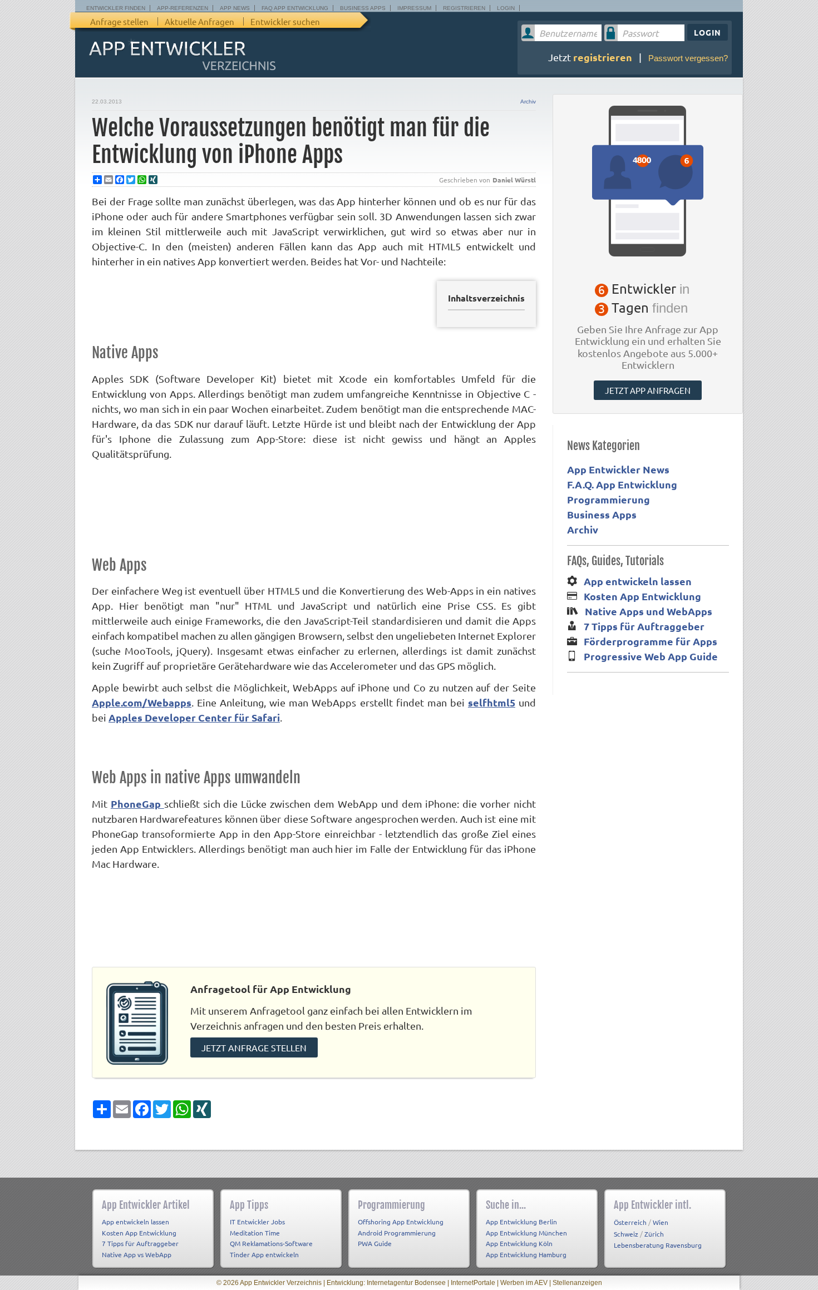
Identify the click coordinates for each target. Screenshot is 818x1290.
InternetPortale (473, 1283)
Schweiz (626, 1233)
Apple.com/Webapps (141, 702)
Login (506, 8)
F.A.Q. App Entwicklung (622, 484)
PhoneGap (137, 803)
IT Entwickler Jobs (257, 1221)
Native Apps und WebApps (648, 611)
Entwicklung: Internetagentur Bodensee (386, 1283)
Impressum (414, 8)
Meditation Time (255, 1232)
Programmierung (608, 499)
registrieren (602, 57)
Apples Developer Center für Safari (194, 717)
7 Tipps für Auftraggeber (644, 626)
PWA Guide (375, 1243)
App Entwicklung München (526, 1232)
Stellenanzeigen (577, 1283)
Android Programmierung (397, 1232)
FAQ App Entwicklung (295, 8)
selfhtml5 (491, 702)
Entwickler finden (115, 8)
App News (235, 8)
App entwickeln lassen (638, 581)
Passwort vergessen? (688, 58)
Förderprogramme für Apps (650, 641)
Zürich (654, 1233)
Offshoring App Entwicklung (401, 1221)
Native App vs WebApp (136, 1254)
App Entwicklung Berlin (521, 1221)
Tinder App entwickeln (264, 1254)
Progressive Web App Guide (651, 656)
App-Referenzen (182, 8)
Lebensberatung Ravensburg (658, 1244)
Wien (660, 1222)
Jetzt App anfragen (648, 390)
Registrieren (464, 8)
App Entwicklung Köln (519, 1243)
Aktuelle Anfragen (199, 21)
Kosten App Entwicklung (642, 596)
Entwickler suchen (285, 21)
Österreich (630, 1222)
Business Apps (363, 8)
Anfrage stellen (119, 21)
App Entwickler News (618, 469)
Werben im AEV (524, 1283)
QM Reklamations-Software (271, 1243)
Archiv (528, 101)
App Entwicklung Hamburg (526, 1254)
